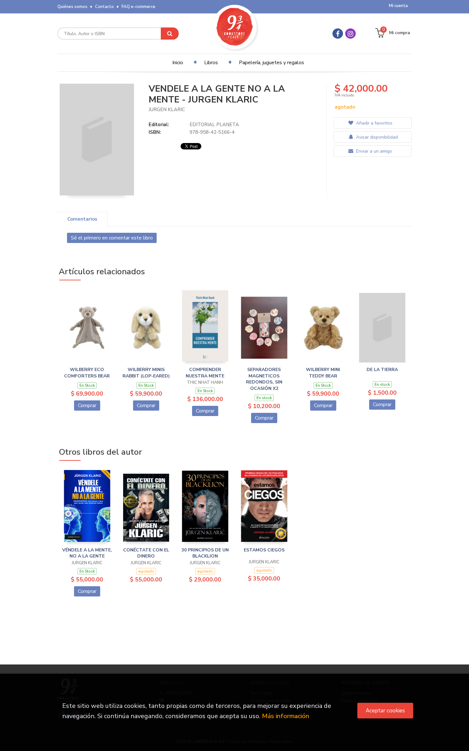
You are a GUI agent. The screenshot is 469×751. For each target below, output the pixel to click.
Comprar (87, 405)
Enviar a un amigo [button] (373, 151)
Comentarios (82, 219)
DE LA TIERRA (382, 370)
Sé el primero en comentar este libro (112, 237)
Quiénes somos (72, 7)
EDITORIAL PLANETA (214, 124)
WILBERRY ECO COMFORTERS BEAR (87, 373)
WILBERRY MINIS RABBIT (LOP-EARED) (146, 373)
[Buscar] (170, 33)
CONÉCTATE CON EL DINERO (146, 553)
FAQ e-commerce (138, 7)
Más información (285, 716)
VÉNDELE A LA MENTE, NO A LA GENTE (87, 553)
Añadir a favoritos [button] (373, 123)
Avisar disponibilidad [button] (376, 137)
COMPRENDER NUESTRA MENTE (205, 373)
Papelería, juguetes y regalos (271, 62)
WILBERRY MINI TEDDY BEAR (323, 373)
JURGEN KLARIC (167, 109)
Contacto (104, 7)
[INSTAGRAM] (350, 33)
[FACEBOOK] (337, 33)
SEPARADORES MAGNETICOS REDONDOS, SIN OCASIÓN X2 (264, 379)
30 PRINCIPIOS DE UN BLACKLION (205, 553)
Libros (211, 62)
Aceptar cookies (385, 710)
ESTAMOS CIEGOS (264, 550)
